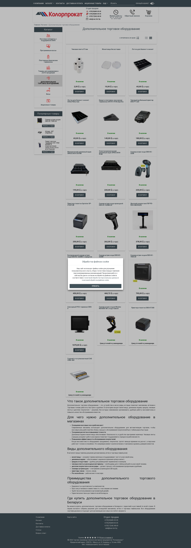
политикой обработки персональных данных (100, 278)
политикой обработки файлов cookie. (95, 280)
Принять (95, 286)
